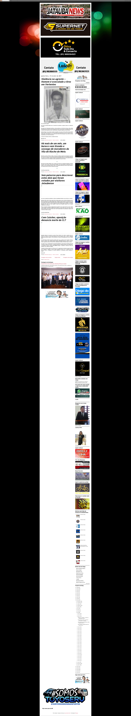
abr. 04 (79, 656)
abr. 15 (79, 642)
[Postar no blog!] (61, 140)
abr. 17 (79, 639)
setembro (78, 605)
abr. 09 (79, 650)
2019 (77, 597)
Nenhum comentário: (56, 140)
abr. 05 (79, 654)
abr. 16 (79, 640)
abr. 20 (79, 635)
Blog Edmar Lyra (79, 571)
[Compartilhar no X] (62, 140)
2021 (77, 594)
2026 (77, 587)
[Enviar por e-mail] (60, 140)
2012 (77, 672)
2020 (77, 595)
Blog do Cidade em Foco (80, 582)
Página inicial (57, 257)
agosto (78, 606)
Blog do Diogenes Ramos (80, 568)
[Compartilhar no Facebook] (63, 140)
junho (78, 609)
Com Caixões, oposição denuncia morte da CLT (53, 218)
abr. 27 (79, 616)
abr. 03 (79, 657)
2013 (77, 670)
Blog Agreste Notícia (79, 580)
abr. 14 (79, 643)
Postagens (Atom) (46, 259)
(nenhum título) (82, 514)
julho (78, 608)
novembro (79, 602)
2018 (77, 598)
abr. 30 (79, 613)
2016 (77, 666)
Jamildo (77, 579)
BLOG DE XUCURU (79, 576)
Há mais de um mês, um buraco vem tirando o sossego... (83, 620)
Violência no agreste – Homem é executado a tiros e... (83, 618)
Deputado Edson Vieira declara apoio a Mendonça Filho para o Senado (53, 263)
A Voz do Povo (78, 577)
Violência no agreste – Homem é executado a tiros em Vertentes (56, 82)
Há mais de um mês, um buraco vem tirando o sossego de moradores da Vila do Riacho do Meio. (55, 147)
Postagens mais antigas (68, 257)
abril (78, 612)
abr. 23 (79, 631)
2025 (77, 588)
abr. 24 (79, 629)
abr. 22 (79, 632)
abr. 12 (79, 646)
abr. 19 (79, 636)
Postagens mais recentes (46, 257)
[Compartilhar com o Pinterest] (64, 140)
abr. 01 (79, 660)
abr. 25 (79, 628)
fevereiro (78, 663)
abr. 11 (79, 647)
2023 (77, 591)
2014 (77, 669)
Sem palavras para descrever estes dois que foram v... (83, 622)
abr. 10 (79, 649)
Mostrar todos (88, 583)
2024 (77, 590)
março (78, 662)
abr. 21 (79, 633)
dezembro (79, 601)
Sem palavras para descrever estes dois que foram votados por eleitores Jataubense (57, 179)
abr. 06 (79, 653)
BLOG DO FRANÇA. (79, 574)
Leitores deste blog (83, 545)
